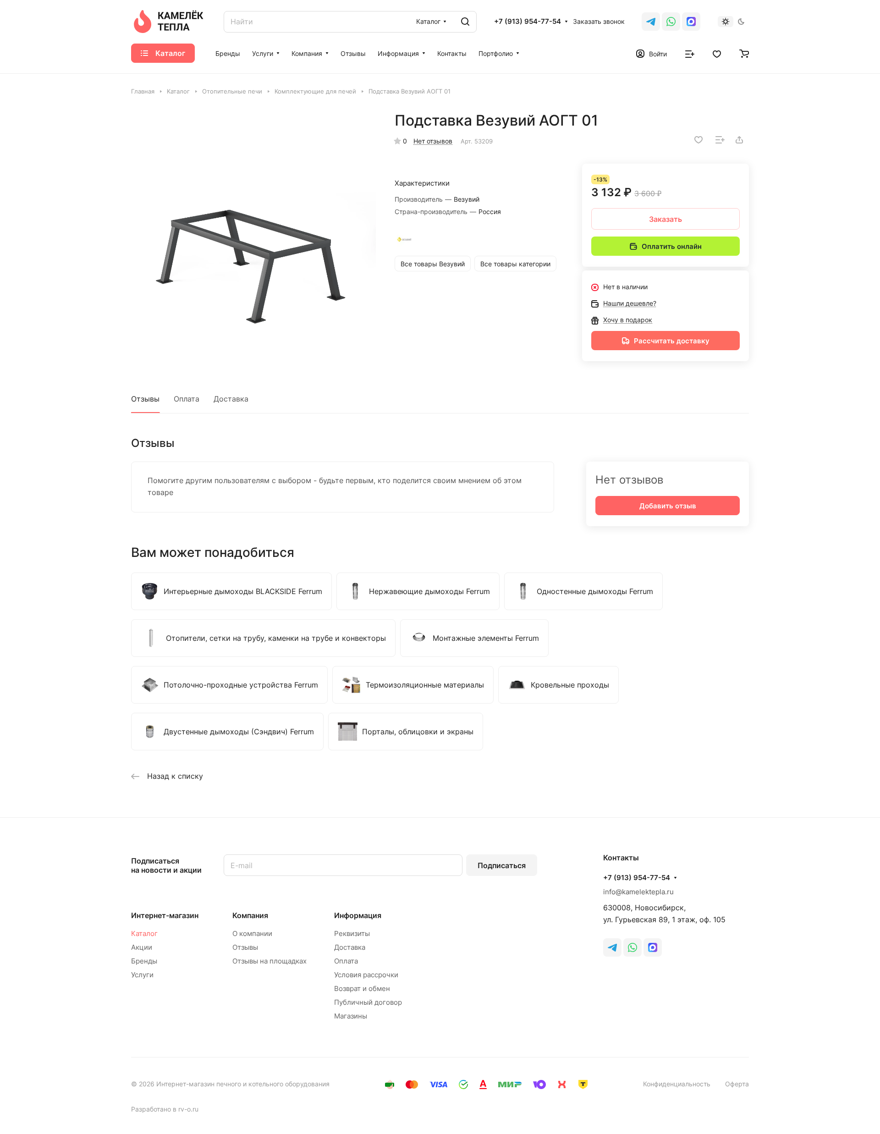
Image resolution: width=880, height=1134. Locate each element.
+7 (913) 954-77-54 (527, 21)
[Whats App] (671, 21)
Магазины (350, 1016)
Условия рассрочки (366, 974)
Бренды (144, 961)
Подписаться (502, 865)
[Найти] (465, 22)
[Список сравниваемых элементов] (689, 53)
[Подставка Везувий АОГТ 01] (253, 233)
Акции (141, 947)
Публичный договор (368, 1002)
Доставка (231, 398)
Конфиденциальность (676, 1084)
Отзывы (145, 398)
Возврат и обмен (362, 988)
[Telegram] (651, 21)
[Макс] (691, 21)
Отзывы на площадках (269, 961)
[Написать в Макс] (653, 947)
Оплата (186, 398)
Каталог (144, 933)
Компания (250, 915)
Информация (357, 915)
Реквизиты (352, 933)
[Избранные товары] (717, 53)
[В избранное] (698, 139)
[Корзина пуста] (744, 53)
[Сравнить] (720, 139)
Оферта (737, 1084)
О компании (252, 933)
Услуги (142, 974)
